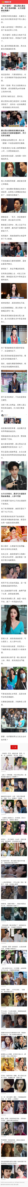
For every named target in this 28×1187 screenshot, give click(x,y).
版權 (17, 1184)
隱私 (15, 1184)
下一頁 (14, 747)
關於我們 (3, 1184)
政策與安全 (8, 1184)
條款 (12, 1184)
